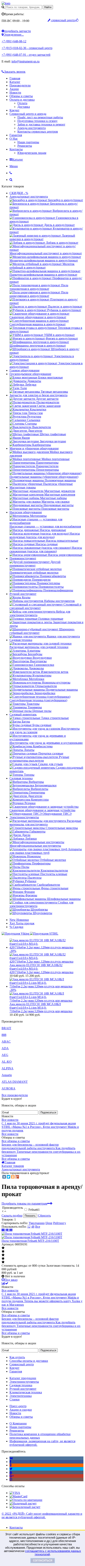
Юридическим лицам (31, 152)
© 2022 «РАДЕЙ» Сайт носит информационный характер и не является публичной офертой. (42, 1515)
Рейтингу (59, 1223)
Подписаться (48, 1112)
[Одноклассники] (13, 1177)
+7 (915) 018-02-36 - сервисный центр (27, 48)
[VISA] (14, 1492)
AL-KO (7, 1061)
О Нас (13, 138)
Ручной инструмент (22, 594)
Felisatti (34, 1209)
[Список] (7, 1230)
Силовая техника (21, 778)
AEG (5, 1055)
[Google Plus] (17, 1177)
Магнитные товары (22, 487)
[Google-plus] (11, 1476)
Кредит (14, 110)
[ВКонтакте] (4, 1177)
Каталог (14, 82)
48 (32, 1226)
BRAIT (6, 1028)
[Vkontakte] (11, 1458)
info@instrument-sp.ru (25, 61)
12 (28, 1226)
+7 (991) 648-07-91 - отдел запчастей (26, 54)
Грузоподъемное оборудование (30, 374)
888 (4, 1035)
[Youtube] (10, 1472)
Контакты (16, 149)
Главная (14, 78)
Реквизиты (24, 145)
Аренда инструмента (31, 128)
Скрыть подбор (12, 1215)
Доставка (23, 106)
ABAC (6, 1041)
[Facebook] (10, 1461)
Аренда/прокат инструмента (28, 196)
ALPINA (7, 1068)
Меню (13, 166)
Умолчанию (37, 1223)
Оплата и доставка (22, 99)
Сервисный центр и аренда (27, 113)
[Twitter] (8, 1177)
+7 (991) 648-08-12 (14, 41)
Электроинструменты (24, 817)
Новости (15, 92)
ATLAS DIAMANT (15, 1081)
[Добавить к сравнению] (5, 1283)
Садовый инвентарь (23, 714)
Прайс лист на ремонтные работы (40, 117)
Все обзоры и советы (16, 1141)
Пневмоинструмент (22, 558)
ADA (5, 1048)
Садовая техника (20, 640)
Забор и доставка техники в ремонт (41, 124)
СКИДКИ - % (18, 193)
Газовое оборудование (24, 370)
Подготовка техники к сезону (37, 121)
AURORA (8, 1088)
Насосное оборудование (25, 512)
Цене (48, 1223)
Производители (20, 85)
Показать (30, 1215)
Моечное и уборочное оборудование (34, 448)
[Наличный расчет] (23, 1503)
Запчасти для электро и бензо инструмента (38, 395)
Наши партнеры (28, 142)
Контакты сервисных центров (37, 131)
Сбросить (44, 1215)
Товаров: (7, 1219)
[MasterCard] (18, 1496)
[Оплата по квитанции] (25, 1500)
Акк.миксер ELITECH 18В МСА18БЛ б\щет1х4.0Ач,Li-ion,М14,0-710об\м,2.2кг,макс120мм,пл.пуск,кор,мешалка (40, 1007)
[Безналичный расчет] (24, 1507)
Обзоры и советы (21, 96)
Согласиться (42, 1560)
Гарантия (15, 135)
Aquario (7, 1075)
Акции (14, 89)
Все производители (15, 1095)
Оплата (22, 103)
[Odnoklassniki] (10, 1465)
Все (37, 1226)
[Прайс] (10, 1230)
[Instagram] (10, 1479)
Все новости (10, 1119)
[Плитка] (3, 1230)
